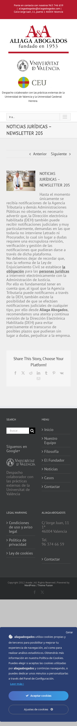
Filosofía (51, 451)
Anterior (40, 153)
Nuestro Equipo (50, 440)
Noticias (51, 469)
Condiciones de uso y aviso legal (21, 527)
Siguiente (59, 153)
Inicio (48, 430)
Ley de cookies (21, 553)
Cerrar (69, 632)
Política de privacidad (17, 542)
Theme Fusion (45, 585)
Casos (49, 478)
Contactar (52, 486)
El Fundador (54, 460)
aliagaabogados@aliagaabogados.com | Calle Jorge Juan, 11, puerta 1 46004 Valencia (38, 10)
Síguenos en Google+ (16, 448)
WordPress (30, 585)
